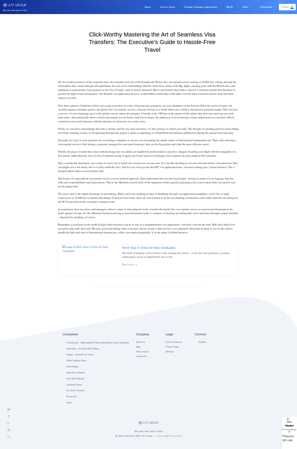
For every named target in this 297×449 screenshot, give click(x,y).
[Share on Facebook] (8, 416)
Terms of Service (174, 342)
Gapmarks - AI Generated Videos (82, 348)
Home (148, 7)
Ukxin (69, 402)
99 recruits (71, 396)
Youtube (202, 342)
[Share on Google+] (8, 423)
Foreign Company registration (200, 7)
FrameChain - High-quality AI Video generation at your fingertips (97, 342)
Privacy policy (175, 436)
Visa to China (167, 7)
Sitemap (170, 351)
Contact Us (141, 356)
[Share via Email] (8, 437)
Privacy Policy (172, 347)
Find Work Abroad (75, 378)
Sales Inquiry (142, 351)
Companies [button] (266, 7)
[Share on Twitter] (8, 410)
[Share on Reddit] (8, 430)
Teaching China (74, 384)
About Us (140, 342)
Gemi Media (72, 366)
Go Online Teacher (75, 390)
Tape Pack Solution (75, 372)
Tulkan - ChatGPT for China (80, 354)
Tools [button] (245, 7)
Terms (161, 436)
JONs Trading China (76, 360)
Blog (138, 347)
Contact (285, 7)
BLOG (230, 7)
